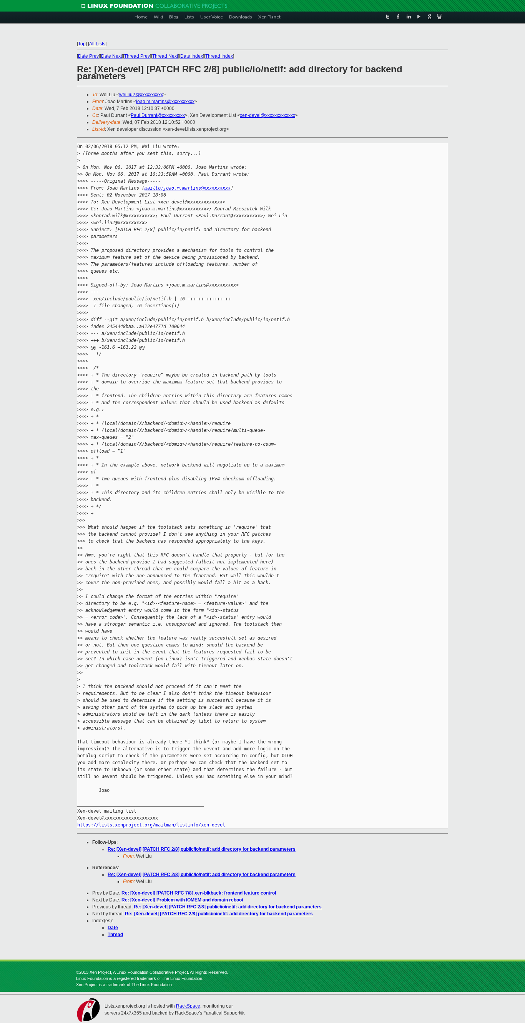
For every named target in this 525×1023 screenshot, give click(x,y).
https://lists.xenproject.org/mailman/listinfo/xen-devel (151, 825)
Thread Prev (137, 56)
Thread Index (219, 56)
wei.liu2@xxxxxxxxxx (141, 94)
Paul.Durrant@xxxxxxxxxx (158, 115)
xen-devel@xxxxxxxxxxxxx (267, 115)
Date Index (191, 56)
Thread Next (165, 56)
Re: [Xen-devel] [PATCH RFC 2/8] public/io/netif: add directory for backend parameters (202, 849)
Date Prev (88, 56)
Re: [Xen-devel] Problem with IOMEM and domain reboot (182, 900)
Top (82, 44)
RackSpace (188, 1006)
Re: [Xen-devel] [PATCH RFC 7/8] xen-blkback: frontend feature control (198, 893)
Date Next (111, 56)
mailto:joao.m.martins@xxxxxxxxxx (188, 188)
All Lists (97, 44)
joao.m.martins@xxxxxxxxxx (165, 101)
